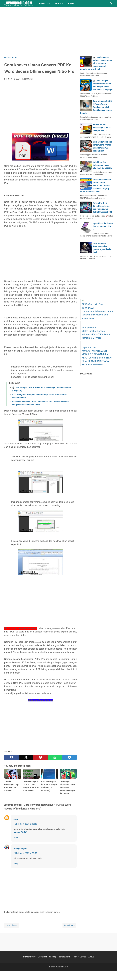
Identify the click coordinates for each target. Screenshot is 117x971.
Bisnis (71, 4)
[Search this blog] (111, 3)
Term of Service (79, 957)
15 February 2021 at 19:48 (25, 824)
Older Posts (69, 925)
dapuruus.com (89, 347)
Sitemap (53, 957)
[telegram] (69, 757)
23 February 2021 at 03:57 (25, 853)
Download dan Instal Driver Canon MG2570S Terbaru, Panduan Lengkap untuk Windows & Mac (95, 185)
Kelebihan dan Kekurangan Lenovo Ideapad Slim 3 (102, 127)
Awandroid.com (62, 967)
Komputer (44, 4)
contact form (64, 957)
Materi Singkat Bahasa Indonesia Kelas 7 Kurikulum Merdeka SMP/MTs (96, 334)
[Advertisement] (58, 32)
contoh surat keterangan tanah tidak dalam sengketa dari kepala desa (97, 314)
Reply (16, 837)
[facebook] (11, 757)
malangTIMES (20, 832)
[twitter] (26, 757)
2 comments (27, 79)
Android (59, 4)
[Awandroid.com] (19, 3)
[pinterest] (40, 757)
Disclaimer (42, 957)
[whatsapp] (55, 757)
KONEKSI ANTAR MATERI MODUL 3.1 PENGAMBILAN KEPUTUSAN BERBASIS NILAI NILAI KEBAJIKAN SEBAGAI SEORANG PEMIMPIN (97, 358)
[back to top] (111, 964)
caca (16, 819)
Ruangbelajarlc (20, 849)
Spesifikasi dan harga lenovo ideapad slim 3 (103, 226)
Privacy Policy (29, 957)
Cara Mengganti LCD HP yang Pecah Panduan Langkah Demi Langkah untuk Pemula (96, 107)
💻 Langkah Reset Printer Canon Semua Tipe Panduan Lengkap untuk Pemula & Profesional (96, 63)
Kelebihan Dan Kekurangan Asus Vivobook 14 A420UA (102, 165)
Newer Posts (11, 925)
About (91, 957)
